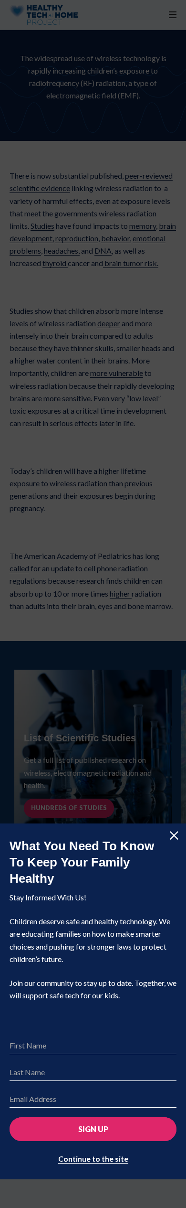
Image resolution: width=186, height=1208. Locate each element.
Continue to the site (93, 1158)
